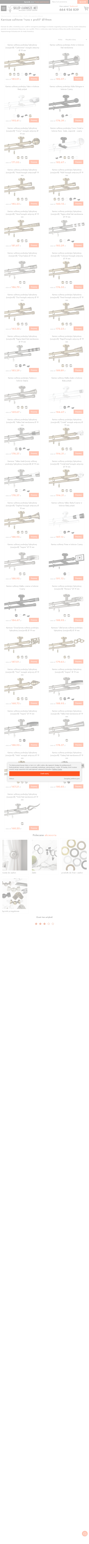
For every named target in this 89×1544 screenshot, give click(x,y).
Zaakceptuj (44, 773)
